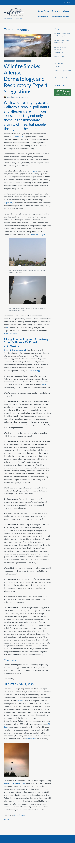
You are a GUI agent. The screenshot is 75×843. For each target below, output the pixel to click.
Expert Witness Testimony (60, 17)
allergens (33, 171)
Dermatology (35, 370)
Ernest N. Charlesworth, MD (15, 350)
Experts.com (18, 136)
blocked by (63, 93)
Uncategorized (43, 17)
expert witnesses (11, 333)
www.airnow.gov (38, 234)
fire (7, 327)
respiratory (8, 202)
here (44, 385)
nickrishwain (11, 97)
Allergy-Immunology (9, 61)
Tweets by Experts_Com (62, 71)
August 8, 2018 (23, 97)
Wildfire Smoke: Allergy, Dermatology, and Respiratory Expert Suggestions (26, 78)
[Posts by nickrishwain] (5, 97)
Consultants (56, 11)
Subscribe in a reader (62, 77)
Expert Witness (43, 11)
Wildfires (28, 61)
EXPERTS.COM (59, 56)
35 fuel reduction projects (14, 783)
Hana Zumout (20, 815)
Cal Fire (20, 700)
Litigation (66, 11)
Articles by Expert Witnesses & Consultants (60, 49)
